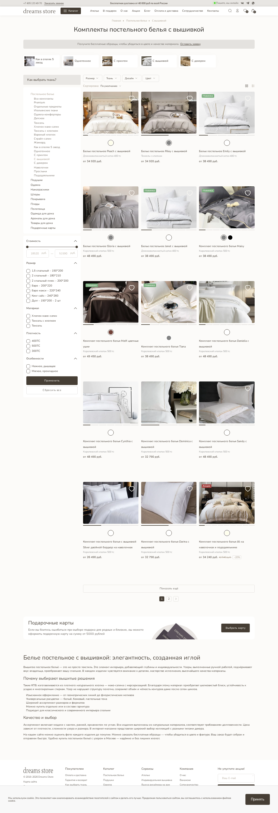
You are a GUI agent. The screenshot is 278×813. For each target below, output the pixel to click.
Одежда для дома (42, 213)
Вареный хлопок (44, 135)
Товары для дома (42, 223)
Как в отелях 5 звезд (47, 147)
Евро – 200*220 (42, 286)
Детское (39, 118)
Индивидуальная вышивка (156, 780)
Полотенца (38, 209)
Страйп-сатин (42, 139)
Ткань (109, 78)
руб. (44, 253)
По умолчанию (108, 86)
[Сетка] (246, 86)
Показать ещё (169, 588)
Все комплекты (43, 99)
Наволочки (41, 168)
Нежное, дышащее (43, 366)
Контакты (213, 11)
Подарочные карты (43, 228)
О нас (124, 11)
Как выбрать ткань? (41, 80)
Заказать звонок (54, 3)
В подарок (109, 11)
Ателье (94, 11)
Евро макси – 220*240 (46, 290)
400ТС (36, 341)
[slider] (27, 247)
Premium (39, 102)
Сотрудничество (192, 11)
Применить (52, 381)
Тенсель (39, 123)
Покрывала (38, 199)
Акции (136, 11)
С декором (41, 163)
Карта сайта (30, 781)
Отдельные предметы (47, 107)
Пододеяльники (44, 175)
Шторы (35, 194)
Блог (147, 11)
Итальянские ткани (46, 110)
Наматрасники (40, 190)
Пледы (35, 204)
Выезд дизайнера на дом (155, 784)
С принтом (41, 155)
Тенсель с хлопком (46, 131)
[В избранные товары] (131, 99)
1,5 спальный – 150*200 (47, 271)
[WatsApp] (253, 3)
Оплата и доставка (166, 11)
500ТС (36, 346)
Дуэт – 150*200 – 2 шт (46, 301)
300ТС (36, 351)
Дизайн (129, 78)
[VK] (242, 3)
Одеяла (35, 185)
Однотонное (42, 151)
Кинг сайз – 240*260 (45, 296)
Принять (257, 799)
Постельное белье (136, 20)
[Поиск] (230, 11)
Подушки (37, 180)
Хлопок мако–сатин (44, 316)
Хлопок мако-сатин (46, 127)
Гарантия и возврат (76, 780)
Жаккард (39, 142)
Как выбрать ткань (76, 784)
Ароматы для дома (43, 218)
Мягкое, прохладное (45, 371)
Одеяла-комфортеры (47, 114)
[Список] (253, 86)
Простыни (40, 171)
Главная (116, 20)
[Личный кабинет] (237, 11)
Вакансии (185, 780)
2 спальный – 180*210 (46, 276)
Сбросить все (52, 390)
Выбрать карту (235, 628)
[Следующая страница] (175, 598)
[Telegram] (247, 3)
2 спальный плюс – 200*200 (50, 281)
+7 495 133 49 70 (32, 3)
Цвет (148, 78)
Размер (90, 78)
